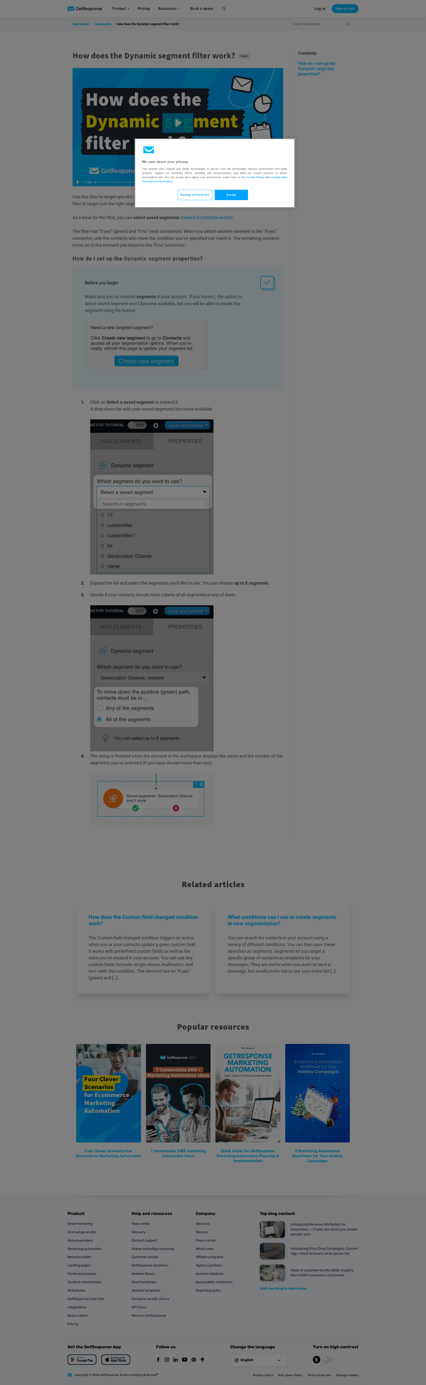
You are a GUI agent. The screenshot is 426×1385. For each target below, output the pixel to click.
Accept (231, 194)
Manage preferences (194, 194)
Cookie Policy (255, 177)
